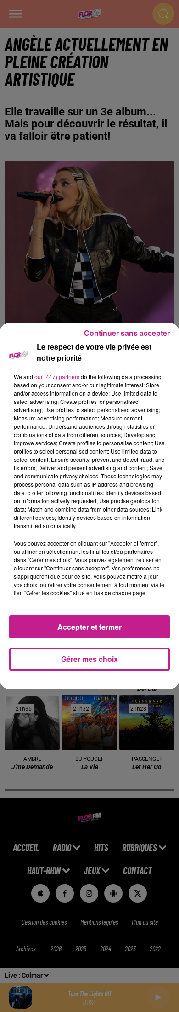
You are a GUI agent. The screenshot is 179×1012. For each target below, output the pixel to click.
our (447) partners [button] (56, 376)
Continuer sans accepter (127, 333)
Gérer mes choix (89, 659)
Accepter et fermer (89, 626)
